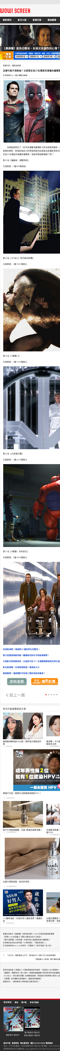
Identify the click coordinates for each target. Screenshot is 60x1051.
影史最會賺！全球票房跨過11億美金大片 (21, 667)
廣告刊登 (6, 1043)
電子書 (24, 1002)
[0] (46, 694)
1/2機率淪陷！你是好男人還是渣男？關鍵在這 (23, 919)
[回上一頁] (15, 695)
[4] (56, 694)
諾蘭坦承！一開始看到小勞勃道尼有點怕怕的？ (21, 981)
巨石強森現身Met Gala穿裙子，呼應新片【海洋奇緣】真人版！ (27, 945)
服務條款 (15, 1043)
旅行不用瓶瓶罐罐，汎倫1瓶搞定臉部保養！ (23, 830)
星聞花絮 (37, 19)
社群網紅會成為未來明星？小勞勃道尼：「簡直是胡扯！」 (25, 942)
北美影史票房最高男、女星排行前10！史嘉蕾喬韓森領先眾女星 (31, 661)
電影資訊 (7, 19)
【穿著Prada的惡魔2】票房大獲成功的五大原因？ (22, 937)
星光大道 (22, 19)
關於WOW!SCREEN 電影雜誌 (41, 1043)
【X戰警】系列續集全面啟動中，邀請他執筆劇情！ (22, 978)
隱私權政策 (24, 1043)
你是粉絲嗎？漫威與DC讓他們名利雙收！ (21, 649)
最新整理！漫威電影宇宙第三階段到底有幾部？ (24, 673)
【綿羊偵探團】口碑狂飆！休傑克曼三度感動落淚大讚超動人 (26, 940)
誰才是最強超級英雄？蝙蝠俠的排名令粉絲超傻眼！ (26, 655)
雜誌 (16, 1002)
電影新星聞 (16, 65)
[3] (54, 694)
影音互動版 (34, 1002)
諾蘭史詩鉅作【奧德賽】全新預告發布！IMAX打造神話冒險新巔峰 (28, 934)
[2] (51, 694)
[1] (48, 694)
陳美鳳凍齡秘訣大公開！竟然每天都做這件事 (22, 742)
